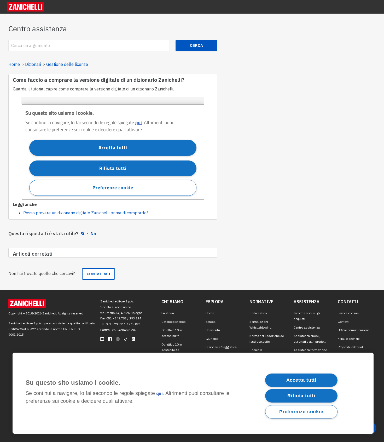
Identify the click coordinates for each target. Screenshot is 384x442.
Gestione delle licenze (67, 64)
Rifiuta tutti (301, 395)
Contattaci (98, 274)
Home (14, 64)
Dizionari (33, 64)
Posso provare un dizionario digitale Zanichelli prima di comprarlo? (85, 212)
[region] (193, 393)
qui (159, 393)
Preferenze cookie (301, 411)
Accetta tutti (301, 380)
